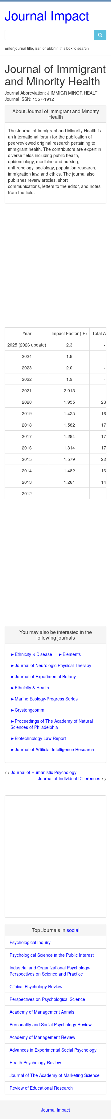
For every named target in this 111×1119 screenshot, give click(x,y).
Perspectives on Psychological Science (47, 999)
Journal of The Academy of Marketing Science (55, 1075)
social (73, 930)
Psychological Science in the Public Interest (52, 955)
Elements (72, 654)
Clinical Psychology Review (36, 986)
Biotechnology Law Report (40, 738)
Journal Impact (47, 15)
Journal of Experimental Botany (45, 676)
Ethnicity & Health (32, 687)
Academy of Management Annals (42, 1012)
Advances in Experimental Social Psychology (53, 1050)
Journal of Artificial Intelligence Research (54, 749)
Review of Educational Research (41, 1088)
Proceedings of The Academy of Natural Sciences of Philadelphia (51, 724)
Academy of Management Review (42, 1037)
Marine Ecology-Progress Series (46, 699)
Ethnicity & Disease (33, 654)
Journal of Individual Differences (69, 778)
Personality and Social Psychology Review (51, 1024)
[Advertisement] (55, 265)
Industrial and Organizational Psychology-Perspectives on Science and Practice (50, 970)
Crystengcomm (29, 710)
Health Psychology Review (35, 1062)
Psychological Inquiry (30, 942)
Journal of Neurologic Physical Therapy (53, 665)
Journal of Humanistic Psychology (43, 772)
